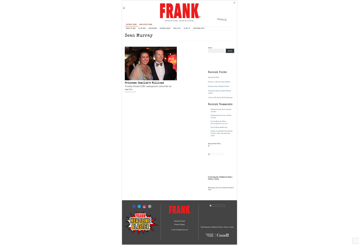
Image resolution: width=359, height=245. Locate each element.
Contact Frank (179, 221)
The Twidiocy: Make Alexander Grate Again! (222, 133)
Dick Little (177, 28)
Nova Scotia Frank (145, 24)
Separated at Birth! (213, 77)
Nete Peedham (215, 121)
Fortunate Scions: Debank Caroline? (218, 86)
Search (210, 48)
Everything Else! (199, 28)
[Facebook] (225, 28)
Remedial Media (165, 28)
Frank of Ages (179, 224)
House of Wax (130, 28)
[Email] (233, 28)
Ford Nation (153, 28)
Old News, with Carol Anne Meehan (219, 82)
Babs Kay (224, 127)
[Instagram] (230, 28)
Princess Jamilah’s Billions (144, 83)
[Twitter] (227, 28)
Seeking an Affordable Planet (219, 131)
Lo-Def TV (187, 28)
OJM (212, 109)
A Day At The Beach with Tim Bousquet (220, 97)
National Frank (131, 24)
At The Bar (142, 28)
